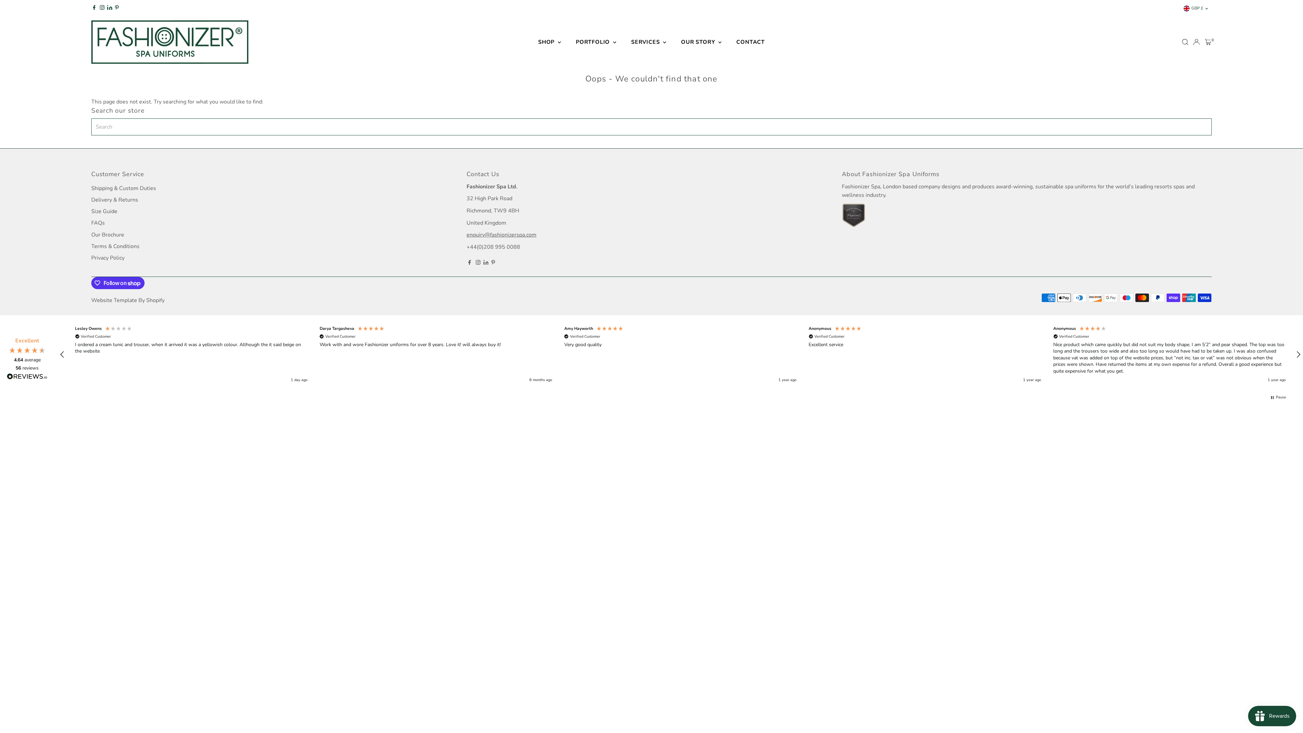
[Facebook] (94, 8)
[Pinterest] (116, 8)
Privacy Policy (108, 258)
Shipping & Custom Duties (123, 188)
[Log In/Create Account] (1196, 42)
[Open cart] (1208, 42)
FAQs (98, 223)
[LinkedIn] (110, 8)
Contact (750, 42)
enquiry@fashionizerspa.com (501, 235)
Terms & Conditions (115, 246)
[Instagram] (102, 8)
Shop (547, 42)
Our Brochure (107, 235)
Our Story (699, 42)
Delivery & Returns (114, 200)
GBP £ (1197, 8)
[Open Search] (1185, 42)
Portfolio (593, 42)
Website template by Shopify (128, 300)
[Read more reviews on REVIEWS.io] (27, 377)
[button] (62, 354)
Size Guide (104, 211)
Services (646, 42)
